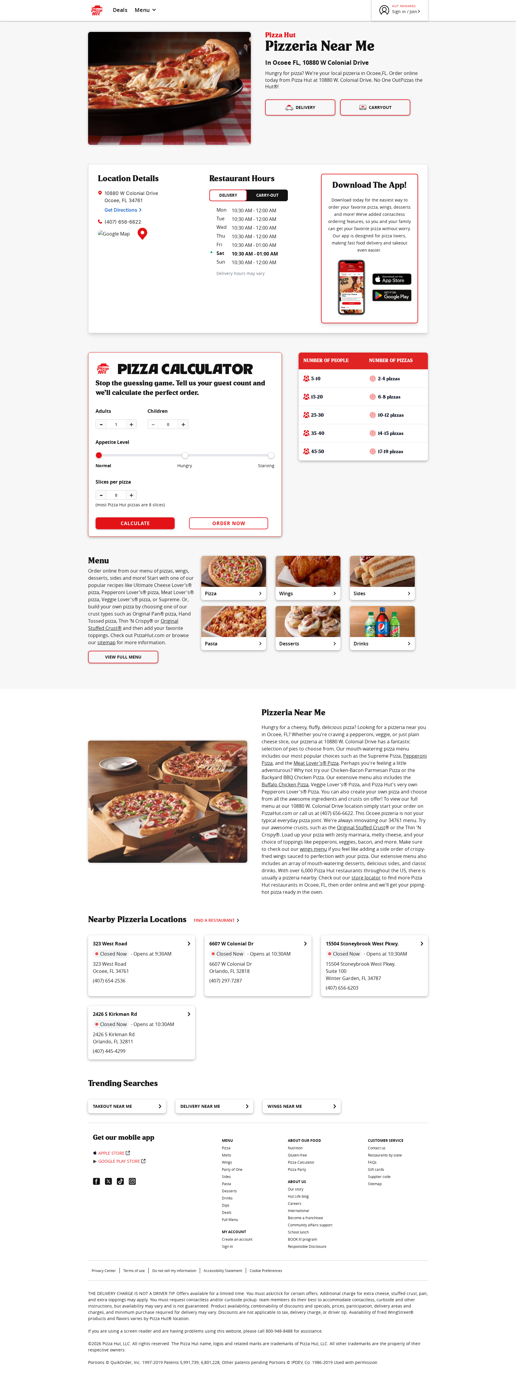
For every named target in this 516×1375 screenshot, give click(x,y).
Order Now (228, 523)
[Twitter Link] (111, 1181)
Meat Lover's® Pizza (316, 763)
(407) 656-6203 (342, 988)
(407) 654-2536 (109, 980)
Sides (360, 593)
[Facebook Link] (99, 1181)
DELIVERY (228, 195)
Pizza (210, 593)
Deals (120, 9)
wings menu (313, 849)
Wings (286, 593)
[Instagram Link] (135, 1181)
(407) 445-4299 (109, 1051)
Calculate (135, 523)
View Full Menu (123, 657)
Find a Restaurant (214, 920)
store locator (366, 877)
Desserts (289, 643)
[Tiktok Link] (123, 1181)
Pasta (211, 643)
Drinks (361, 643)
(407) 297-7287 (225, 980)
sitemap (106, 642)
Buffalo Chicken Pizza (285, 784)
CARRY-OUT (267, 195)
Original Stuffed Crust (361, 827)
